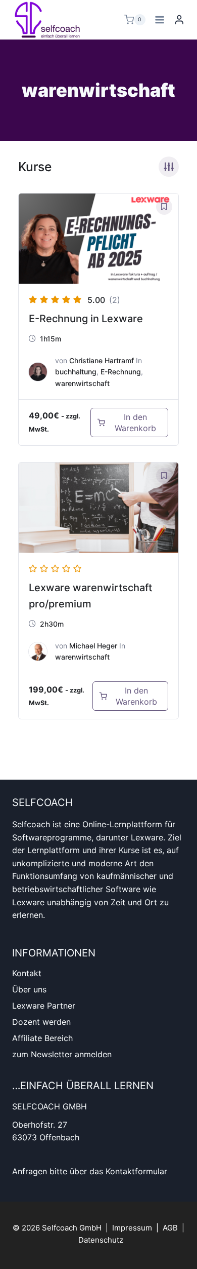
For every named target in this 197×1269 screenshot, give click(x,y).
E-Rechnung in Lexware (86, 319)
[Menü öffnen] (160, 19)
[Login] (179, 19)
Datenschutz (100, 1240)
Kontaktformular (136, 1171)
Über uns (29, 989)
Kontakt (26, 973)
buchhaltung (75, 371)
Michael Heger (93, 645)
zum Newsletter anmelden (62, 1054)
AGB (170, 1228)
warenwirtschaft (82, 383)
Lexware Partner (43, 1006)
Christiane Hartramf (101, 360)
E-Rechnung (121, 371)
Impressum (132, 1228)
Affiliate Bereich (42, 1038)
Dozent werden (41, 1022)
